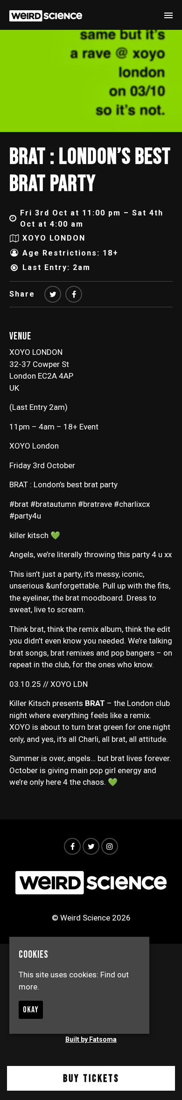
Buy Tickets (91, 1078)
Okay (31, 1010)
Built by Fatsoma (91, 1039)
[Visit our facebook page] (73, 294)
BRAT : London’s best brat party (90, 170)
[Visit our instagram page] (109, 846)
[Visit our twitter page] (52, 294)
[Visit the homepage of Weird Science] (45, 15)
